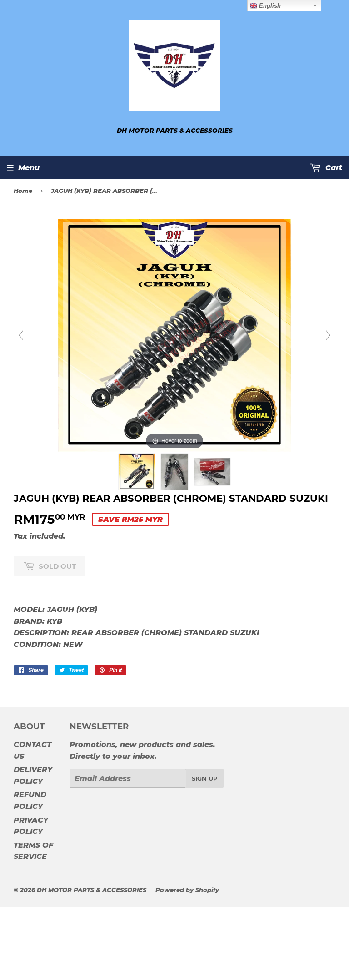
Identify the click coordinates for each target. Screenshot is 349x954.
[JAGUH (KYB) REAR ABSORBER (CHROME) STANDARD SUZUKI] (137, 472)
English (269, 5)
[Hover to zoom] (174, 335)
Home (23, 190)
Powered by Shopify (187, 889)
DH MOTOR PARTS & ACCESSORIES (91, 889)
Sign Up (205, 778)
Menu (29, 167)
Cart (332, 167)
